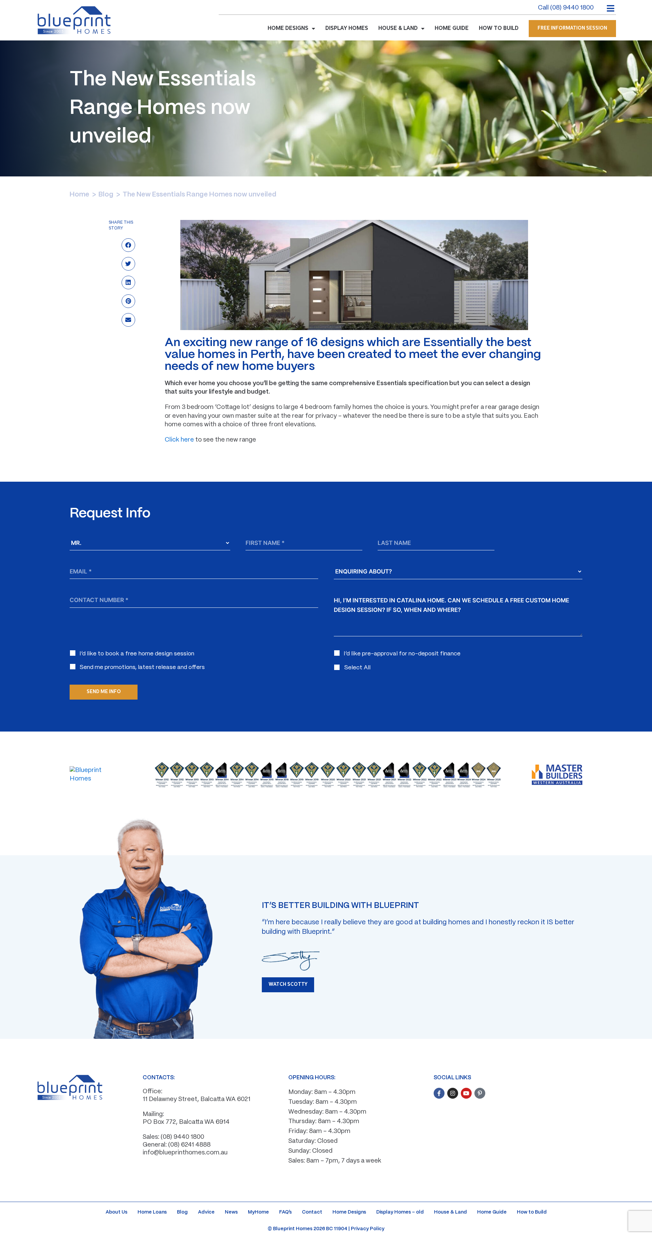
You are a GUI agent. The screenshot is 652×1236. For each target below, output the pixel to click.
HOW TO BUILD (499, 28)
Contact (312, 1212)
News (231, 1212)
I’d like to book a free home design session (136, 653)
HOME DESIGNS (288, 28)
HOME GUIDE (452, 28)
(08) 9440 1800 (182, 1137)
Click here (179, 440)
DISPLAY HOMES (346, 28)
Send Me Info (104, 691)
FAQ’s (285, 1212)
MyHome (258, 1212)
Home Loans (152, 1212)
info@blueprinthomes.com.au (185, 1153)
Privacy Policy (367, 1228)
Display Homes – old (400, 1212)
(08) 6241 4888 (189, 1145)
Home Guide (492, 1212)
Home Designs (349, 1212)
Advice (206, 1212)
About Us (116, 1212)
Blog (105, 194)
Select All (357, 667)
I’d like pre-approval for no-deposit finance (402, 653)
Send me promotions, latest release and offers (142, 667)
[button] (128, 246)
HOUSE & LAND (398, 28)
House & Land (450, 1212)
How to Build (532, 1212)
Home (79, 194)
